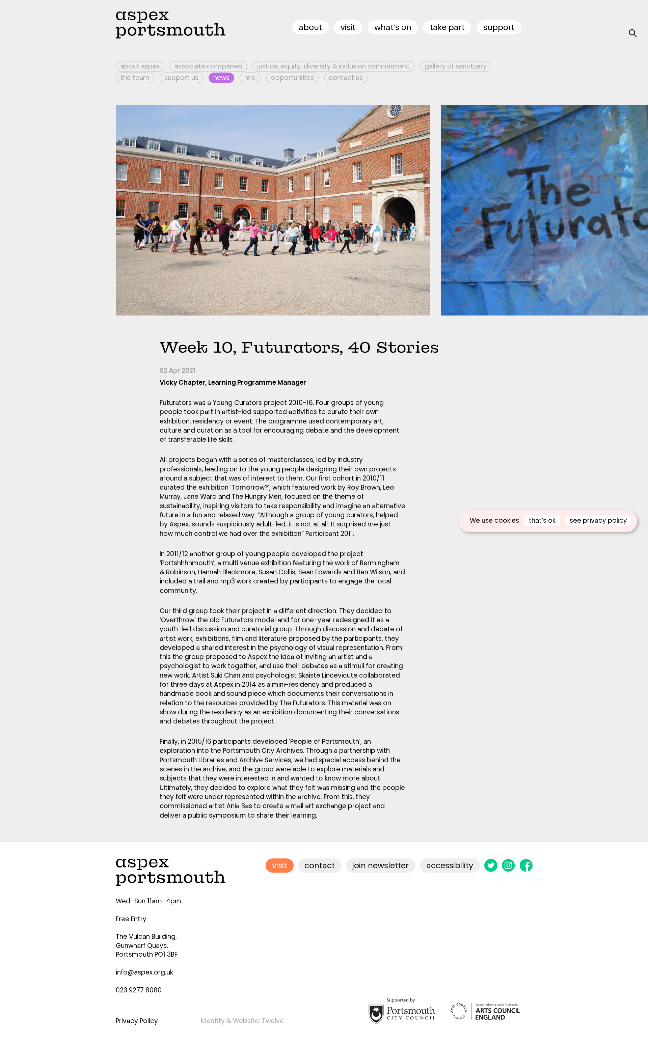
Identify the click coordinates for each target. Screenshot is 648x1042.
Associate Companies (208, 66)
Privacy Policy (137, 1020)
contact (319, 865)
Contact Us (346, 77)
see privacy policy (598, 520)
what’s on (392, 27)
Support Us (181, 77)
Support (498, 27)
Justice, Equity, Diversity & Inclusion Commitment (333, 66)
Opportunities (292, 77)
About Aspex (140, 66)
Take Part (447, 27)
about (310, 27)
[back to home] (170, 24)
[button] (510, 210)
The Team (135, 77)
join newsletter (380, 865)
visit (348, 27)
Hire (250, 77)
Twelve (273, 1020)
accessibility (449, 865)
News (221, 77)
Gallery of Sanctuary (456, 66)
